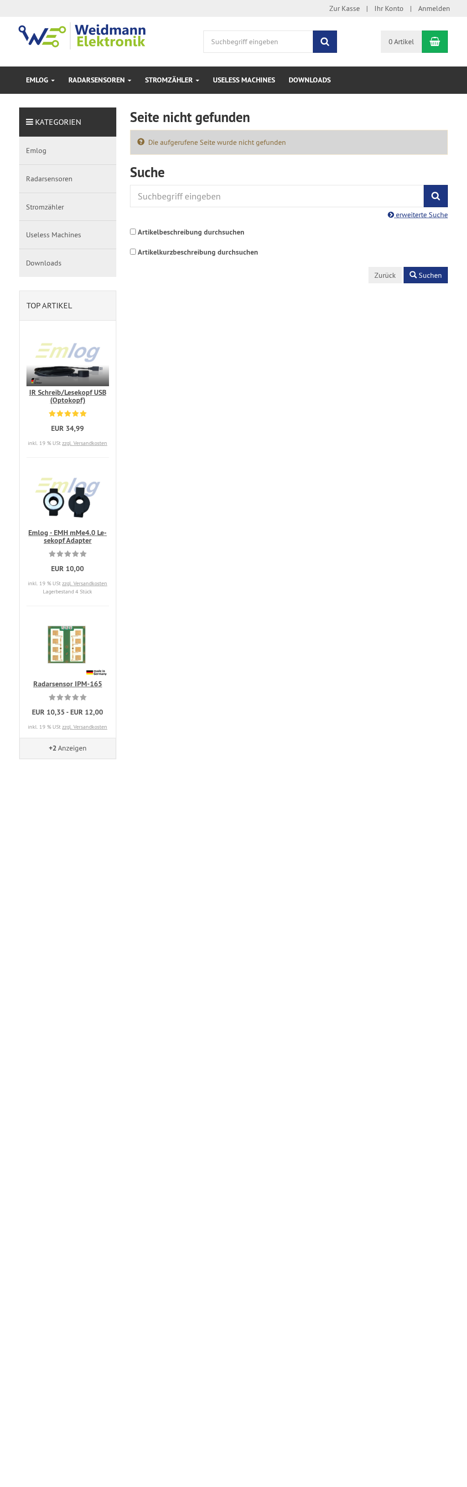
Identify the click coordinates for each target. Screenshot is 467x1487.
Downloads (310, 80)
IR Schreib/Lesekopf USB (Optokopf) (67, 396)
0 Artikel (401, 41)
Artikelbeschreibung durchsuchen (191, 232)
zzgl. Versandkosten (84, 442)
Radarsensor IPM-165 (67, 684)
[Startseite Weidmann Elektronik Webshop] (89, 34)
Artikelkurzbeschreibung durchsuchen (198, 252)
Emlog (38, 80)
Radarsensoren (97, 80)
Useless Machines (244, 80)
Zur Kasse (344, 8)
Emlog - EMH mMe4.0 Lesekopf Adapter (67, 537)
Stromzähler (170, 80)
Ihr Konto (389, 8)
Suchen (429, 275)
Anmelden (434, 8)
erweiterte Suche (421, 214)
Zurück (385, 275)
